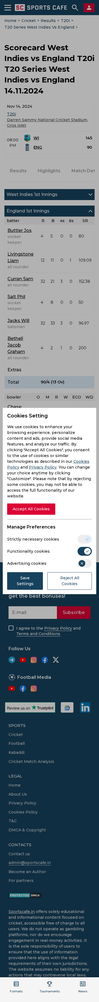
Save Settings (25, 580)
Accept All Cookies (31, 508)
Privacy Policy (43, 467)
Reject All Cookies (69, 580)
